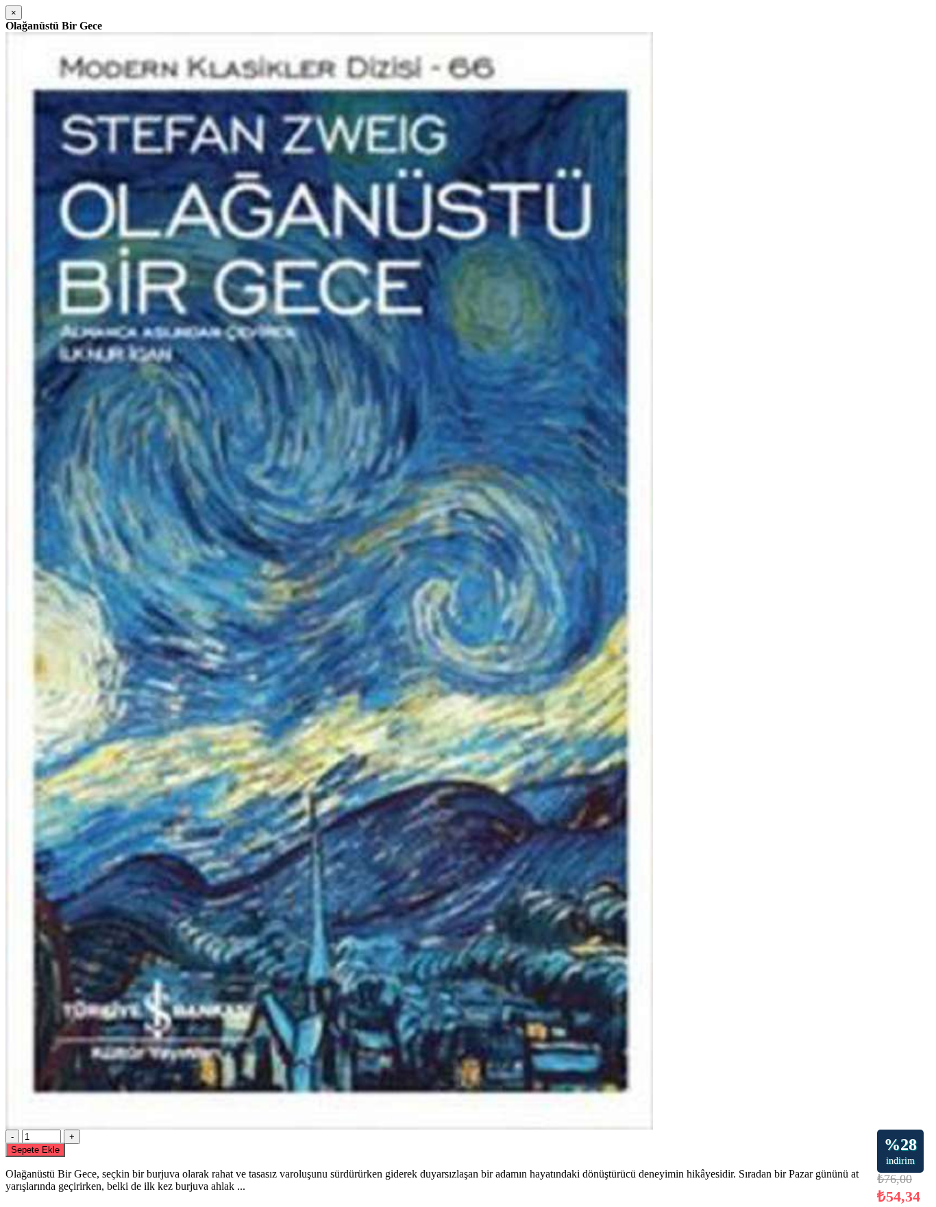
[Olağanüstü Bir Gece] (329, 1126)
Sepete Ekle (35, 1150)
